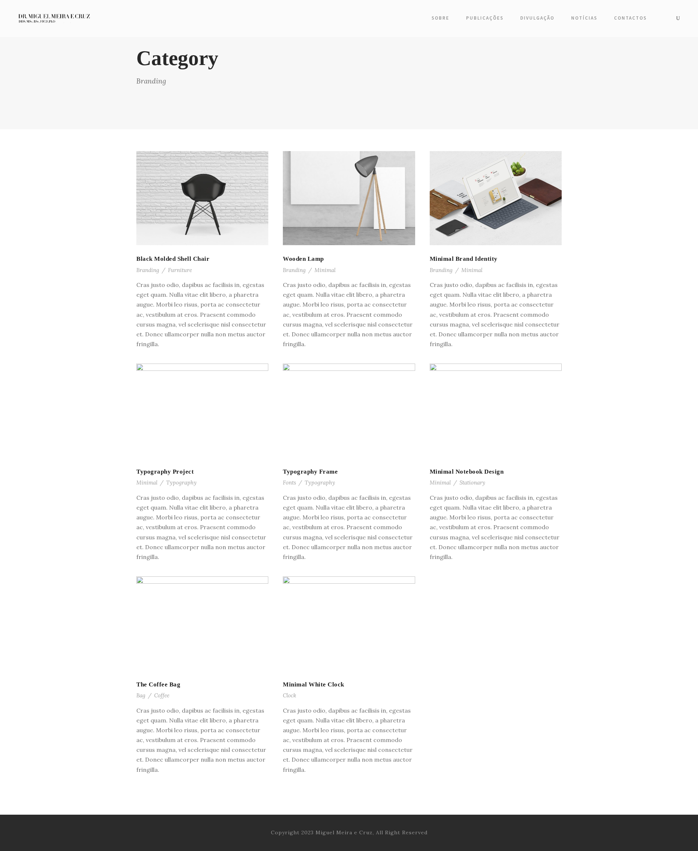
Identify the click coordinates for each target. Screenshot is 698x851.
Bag (140, 695)
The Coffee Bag (158, 684)
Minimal (325, 270)
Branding (147, 270)
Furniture (180, 270)
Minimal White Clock (313, 684)
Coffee (161, 695)
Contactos (630, 18)
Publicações (485, 18)
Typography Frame (310, 471)
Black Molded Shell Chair (172, 258)
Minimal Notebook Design (467, 471)
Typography (181, 482)
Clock (289, 695)
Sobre (440, 18)
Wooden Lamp (303, 258)
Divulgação (537, 18)
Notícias (584, 18)
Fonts (289, 482)
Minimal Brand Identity (464, 258)
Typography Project (165, 471)
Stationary (472, 482)
